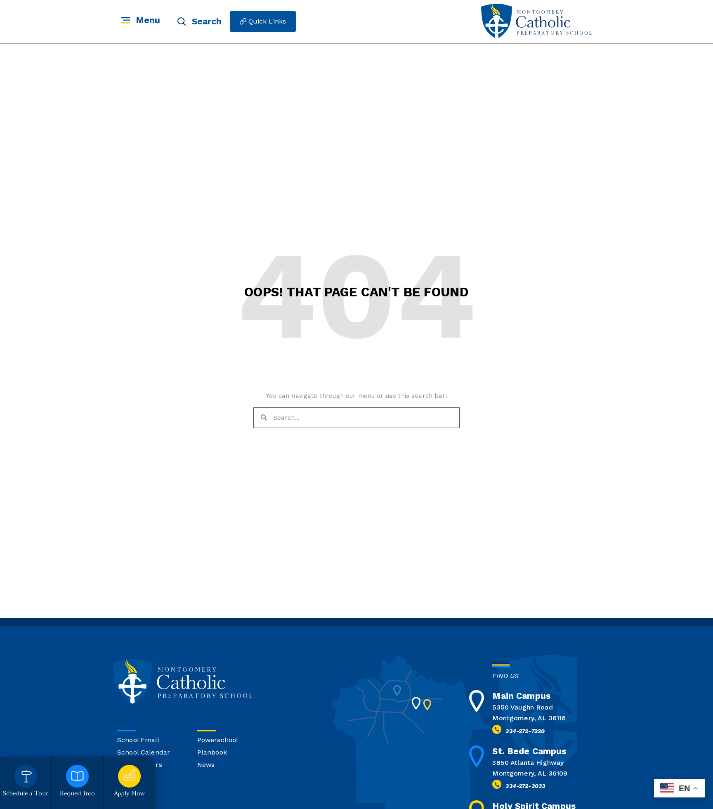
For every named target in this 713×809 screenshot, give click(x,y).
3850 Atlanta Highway (528, 762)
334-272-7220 (525, 731)
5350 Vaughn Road (522, 707)
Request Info (77, 794)
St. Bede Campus (529, 751)
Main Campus (521, 696)
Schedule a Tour (25, 794)
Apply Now (129, 794)
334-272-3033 (525, 786)
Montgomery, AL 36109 (529, 773)
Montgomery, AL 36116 (529, 718)
